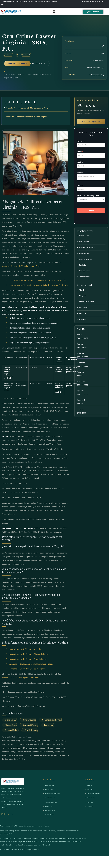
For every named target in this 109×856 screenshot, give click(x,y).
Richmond (81, 362)
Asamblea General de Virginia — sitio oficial (21, 266)
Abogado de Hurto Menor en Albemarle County (29, 654)
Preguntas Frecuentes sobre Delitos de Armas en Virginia (28, 108)
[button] (54, 12)
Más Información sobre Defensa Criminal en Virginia (26, 117)
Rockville (80, 372)
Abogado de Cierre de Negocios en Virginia (27, 668)
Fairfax (79, 334)
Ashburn (80, 344)
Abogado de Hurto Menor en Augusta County (28, 659)
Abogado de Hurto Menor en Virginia (25, 649)
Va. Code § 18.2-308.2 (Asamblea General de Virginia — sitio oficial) (37, 280)
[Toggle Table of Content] (67, 100)
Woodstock (81, 400)
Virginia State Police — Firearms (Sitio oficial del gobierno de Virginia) (38, 285)
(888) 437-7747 (86, 105)
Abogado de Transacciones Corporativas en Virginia (31, 664)
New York (80, 391)
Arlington (80, 353)
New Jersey (81, 381)
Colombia (80, 409)
